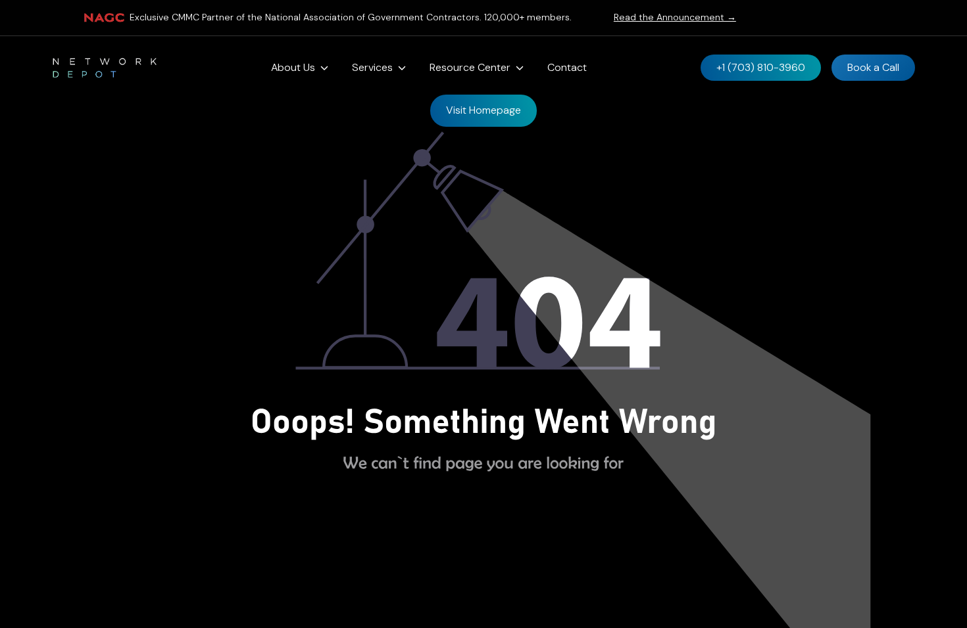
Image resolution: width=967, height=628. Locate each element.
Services (372, 67)
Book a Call (873, 67)
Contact (567, 67)
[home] (104, 68)
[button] (299, 68)
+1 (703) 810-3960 (760, 67)
